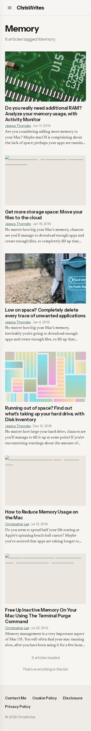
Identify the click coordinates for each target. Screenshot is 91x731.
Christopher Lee (17, 524)
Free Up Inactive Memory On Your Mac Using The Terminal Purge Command (41, 615)
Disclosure (72, 698)
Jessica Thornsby (18, 126)
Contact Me (15, 698)
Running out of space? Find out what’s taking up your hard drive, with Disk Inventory (44, 413)
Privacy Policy (18, 706)
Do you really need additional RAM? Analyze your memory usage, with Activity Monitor (43, 113)
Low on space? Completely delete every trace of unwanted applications (45, 313)
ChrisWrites (30, 8)
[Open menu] (9, 7)
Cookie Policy (44, 698)
